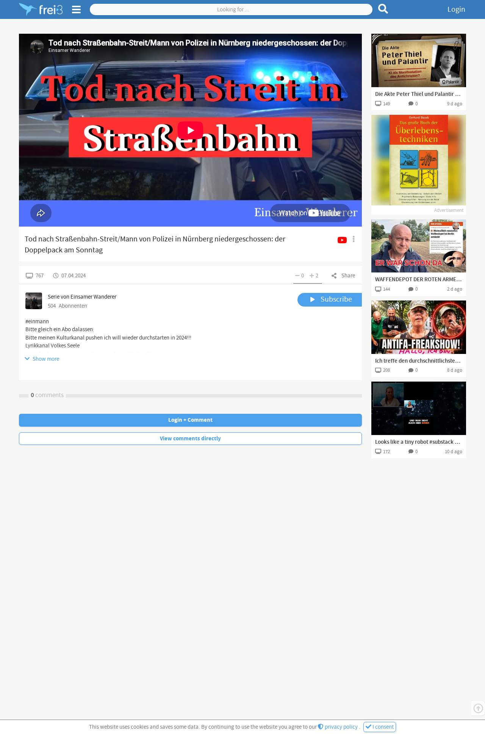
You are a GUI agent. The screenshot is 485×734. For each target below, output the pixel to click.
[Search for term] (383, 9)
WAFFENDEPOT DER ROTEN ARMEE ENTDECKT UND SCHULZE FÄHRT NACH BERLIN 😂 (418, 279)
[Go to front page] (41, 9)
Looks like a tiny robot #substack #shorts (418, 442)
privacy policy (341, 727)
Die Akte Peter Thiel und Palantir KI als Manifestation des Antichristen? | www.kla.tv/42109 (418, 94)
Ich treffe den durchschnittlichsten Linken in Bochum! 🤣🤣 (418, 361)
